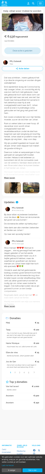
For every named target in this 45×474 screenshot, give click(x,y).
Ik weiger (11, 470)
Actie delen (24, 69)
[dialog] (22, 464)
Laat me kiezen (8, 465)
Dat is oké (32, 470)
